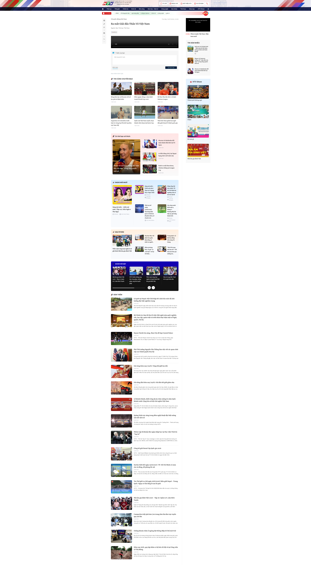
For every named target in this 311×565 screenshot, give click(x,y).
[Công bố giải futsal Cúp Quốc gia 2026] (121, 453)
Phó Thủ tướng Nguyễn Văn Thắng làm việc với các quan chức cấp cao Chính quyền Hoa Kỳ (156, 351)
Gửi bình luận (171, 67)
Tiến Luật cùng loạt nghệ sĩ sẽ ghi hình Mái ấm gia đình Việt (122, 250)
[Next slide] (153, 287)
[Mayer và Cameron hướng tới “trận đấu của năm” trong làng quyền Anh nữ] (126, 156)
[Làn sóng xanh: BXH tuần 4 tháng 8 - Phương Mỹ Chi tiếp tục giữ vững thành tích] (162, 208)
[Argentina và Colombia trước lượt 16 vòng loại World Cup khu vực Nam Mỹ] (121, 112)
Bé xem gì (190, 139)
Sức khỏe (174, 9)
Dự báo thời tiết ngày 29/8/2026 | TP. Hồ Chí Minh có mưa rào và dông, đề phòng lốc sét (155, 466)
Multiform (119, 232)
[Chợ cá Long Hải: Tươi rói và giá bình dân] (170, 271)
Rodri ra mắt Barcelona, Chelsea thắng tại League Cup (166, 168)
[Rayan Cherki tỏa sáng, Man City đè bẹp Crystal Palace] (121, 338)
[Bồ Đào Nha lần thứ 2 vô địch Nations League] (168, 88)
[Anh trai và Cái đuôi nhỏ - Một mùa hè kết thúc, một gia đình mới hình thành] (190, 49)
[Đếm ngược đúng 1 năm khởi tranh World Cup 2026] (144, 88)
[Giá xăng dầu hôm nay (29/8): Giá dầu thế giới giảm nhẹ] (121, 388)
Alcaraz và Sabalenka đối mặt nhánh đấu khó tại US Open (166, 143)
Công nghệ (164, 9)
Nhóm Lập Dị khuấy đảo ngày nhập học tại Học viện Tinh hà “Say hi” (155, 433)
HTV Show (201, 9)
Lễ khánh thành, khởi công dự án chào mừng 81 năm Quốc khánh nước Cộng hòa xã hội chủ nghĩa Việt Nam (155, 400)
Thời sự (109, 9)
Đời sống (141, 9)
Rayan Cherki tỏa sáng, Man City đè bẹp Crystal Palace (153, 333)
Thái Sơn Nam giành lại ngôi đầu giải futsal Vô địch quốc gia (168, 122)
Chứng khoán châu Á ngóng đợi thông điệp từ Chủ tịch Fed (155, 531)
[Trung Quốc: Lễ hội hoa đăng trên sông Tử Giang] (162, 237)
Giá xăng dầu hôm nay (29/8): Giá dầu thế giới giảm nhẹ (154, 382)
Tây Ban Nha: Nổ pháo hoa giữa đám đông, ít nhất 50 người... (149, 239)
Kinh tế (133, 9)
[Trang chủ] (103, 9)
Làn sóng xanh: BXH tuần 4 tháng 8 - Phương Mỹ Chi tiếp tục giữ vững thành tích (172, 211)
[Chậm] (198, 111)
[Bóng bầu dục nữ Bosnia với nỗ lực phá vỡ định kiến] (121, 88)
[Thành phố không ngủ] (198, 92)
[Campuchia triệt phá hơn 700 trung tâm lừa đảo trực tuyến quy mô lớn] (121, 519)
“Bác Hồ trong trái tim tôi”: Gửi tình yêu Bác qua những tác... (172, 250)
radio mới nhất (121, 182)
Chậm (189, 120)
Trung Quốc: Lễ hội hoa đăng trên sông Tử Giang (171, 239)
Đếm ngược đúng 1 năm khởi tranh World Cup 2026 (143, 98)
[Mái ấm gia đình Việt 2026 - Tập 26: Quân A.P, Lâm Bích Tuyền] (119, 271)
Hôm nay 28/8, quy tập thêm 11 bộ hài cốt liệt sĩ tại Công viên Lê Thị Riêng (156, 548)
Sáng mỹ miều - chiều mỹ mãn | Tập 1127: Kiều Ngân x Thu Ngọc (122, 209)
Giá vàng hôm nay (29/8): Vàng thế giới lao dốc (151, 366)
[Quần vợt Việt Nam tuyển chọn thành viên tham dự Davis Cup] (144, 112)
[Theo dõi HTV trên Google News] (114, 32)
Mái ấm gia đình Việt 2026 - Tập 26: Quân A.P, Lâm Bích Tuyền (118, 279)
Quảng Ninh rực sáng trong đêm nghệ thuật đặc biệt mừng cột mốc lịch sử (155, 416)
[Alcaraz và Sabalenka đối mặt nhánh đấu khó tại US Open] (150, 143)
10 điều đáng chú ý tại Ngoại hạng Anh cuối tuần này (167, 155)
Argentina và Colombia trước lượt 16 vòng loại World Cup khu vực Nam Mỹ (121, 123)
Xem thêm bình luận (117, 73)
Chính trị (125, 9)
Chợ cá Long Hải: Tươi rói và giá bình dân (169, 278)
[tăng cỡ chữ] (104, 36)
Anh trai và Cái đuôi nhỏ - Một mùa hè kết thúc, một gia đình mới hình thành (201, 49)
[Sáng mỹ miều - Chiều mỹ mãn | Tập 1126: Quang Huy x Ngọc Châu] (139, 189)
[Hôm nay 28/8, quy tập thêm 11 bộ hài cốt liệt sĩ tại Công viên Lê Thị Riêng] (121, 552)
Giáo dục (192, 9)
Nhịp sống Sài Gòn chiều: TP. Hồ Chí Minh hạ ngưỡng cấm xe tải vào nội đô (171, 190)
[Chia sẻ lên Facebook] (104, 20)
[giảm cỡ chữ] (104, 41)
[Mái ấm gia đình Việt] (198, 150)
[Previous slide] (149, 287)
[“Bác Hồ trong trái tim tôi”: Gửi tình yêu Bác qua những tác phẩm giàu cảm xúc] (162, 249)
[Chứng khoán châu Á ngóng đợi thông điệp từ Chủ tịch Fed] (121, 536)
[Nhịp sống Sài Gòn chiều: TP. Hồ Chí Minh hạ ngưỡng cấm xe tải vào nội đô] (162, 189)
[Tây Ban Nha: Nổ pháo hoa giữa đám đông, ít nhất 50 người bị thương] (139, 237)
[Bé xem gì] (198, 131)
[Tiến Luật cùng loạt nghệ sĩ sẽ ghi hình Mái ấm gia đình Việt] (122, 241)
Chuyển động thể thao (119, 19)
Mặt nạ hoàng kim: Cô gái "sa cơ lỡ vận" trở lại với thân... (149, 250)
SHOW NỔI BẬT (120, 264)
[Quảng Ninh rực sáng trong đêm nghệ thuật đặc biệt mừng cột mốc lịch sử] (121, 420)
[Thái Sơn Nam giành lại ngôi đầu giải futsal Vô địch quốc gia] (168, 112)
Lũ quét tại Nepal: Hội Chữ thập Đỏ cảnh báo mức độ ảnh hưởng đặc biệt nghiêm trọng (154, 300)
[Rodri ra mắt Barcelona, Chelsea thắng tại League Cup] (150, 169)
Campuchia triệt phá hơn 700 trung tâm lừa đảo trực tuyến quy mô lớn (155, 515)
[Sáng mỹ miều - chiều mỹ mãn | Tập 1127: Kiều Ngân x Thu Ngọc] (122, 194)
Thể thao (183, 9)
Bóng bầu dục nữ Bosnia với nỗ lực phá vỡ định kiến (121, 98)
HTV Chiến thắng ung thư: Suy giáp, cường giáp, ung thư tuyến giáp (136, 280)
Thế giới (117, 9)
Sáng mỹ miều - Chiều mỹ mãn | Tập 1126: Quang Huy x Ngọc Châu (149, 189)
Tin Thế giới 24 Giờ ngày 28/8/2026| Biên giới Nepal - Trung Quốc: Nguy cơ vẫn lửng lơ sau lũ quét (156, 482)
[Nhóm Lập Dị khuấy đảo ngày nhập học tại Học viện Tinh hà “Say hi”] (121, 437)
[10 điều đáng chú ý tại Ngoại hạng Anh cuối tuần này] (150, 156)
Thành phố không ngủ (194, 100)
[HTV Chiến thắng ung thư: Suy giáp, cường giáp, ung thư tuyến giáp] (136, 271)
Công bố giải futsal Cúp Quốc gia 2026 (147, 448)
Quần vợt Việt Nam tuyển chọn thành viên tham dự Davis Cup (144, 122)
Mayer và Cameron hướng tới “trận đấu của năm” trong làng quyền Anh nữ (126, 168)
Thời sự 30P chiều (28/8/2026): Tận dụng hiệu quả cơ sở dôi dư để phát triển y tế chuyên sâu (149, 212)
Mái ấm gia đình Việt (194, 159)
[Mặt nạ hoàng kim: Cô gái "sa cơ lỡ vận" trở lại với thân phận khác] (139, 249)
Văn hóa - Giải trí (153, 9)
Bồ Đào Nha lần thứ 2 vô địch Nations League (167, 98)
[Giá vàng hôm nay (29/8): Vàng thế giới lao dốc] (121, 371)
